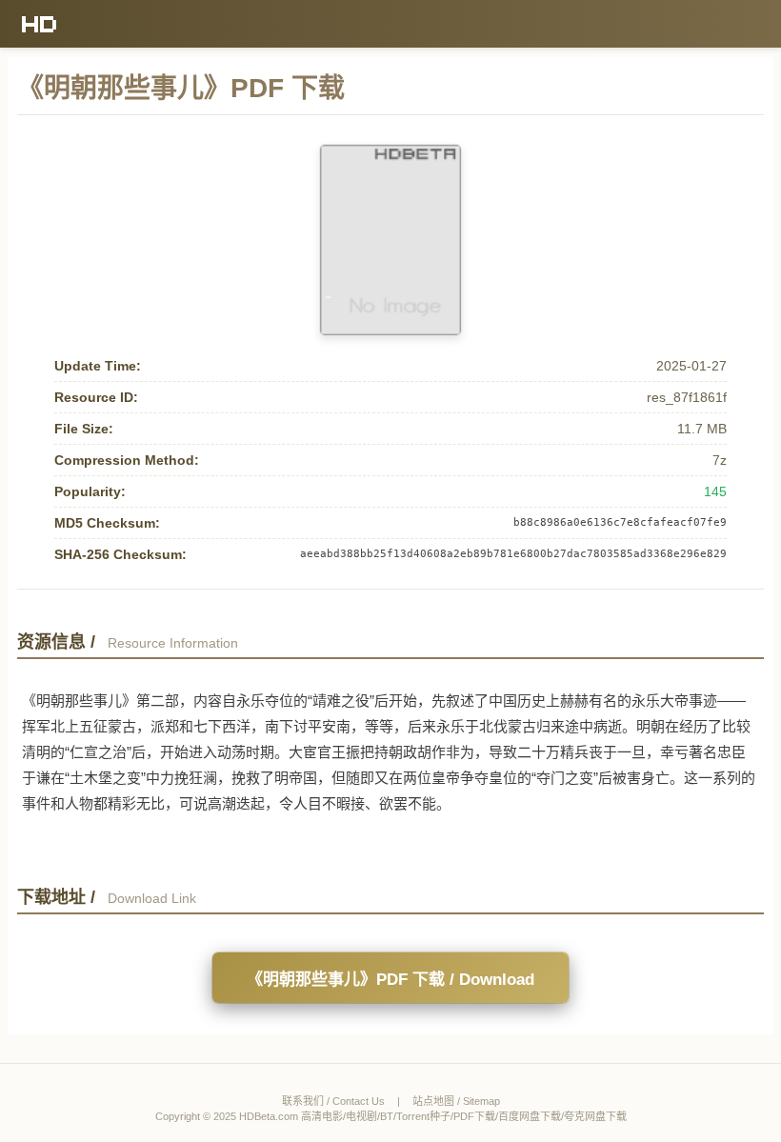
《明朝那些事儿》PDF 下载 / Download (390, 980)
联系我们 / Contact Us (333, 1101)
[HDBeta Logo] (39, 24)
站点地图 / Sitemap (456, 1101)
